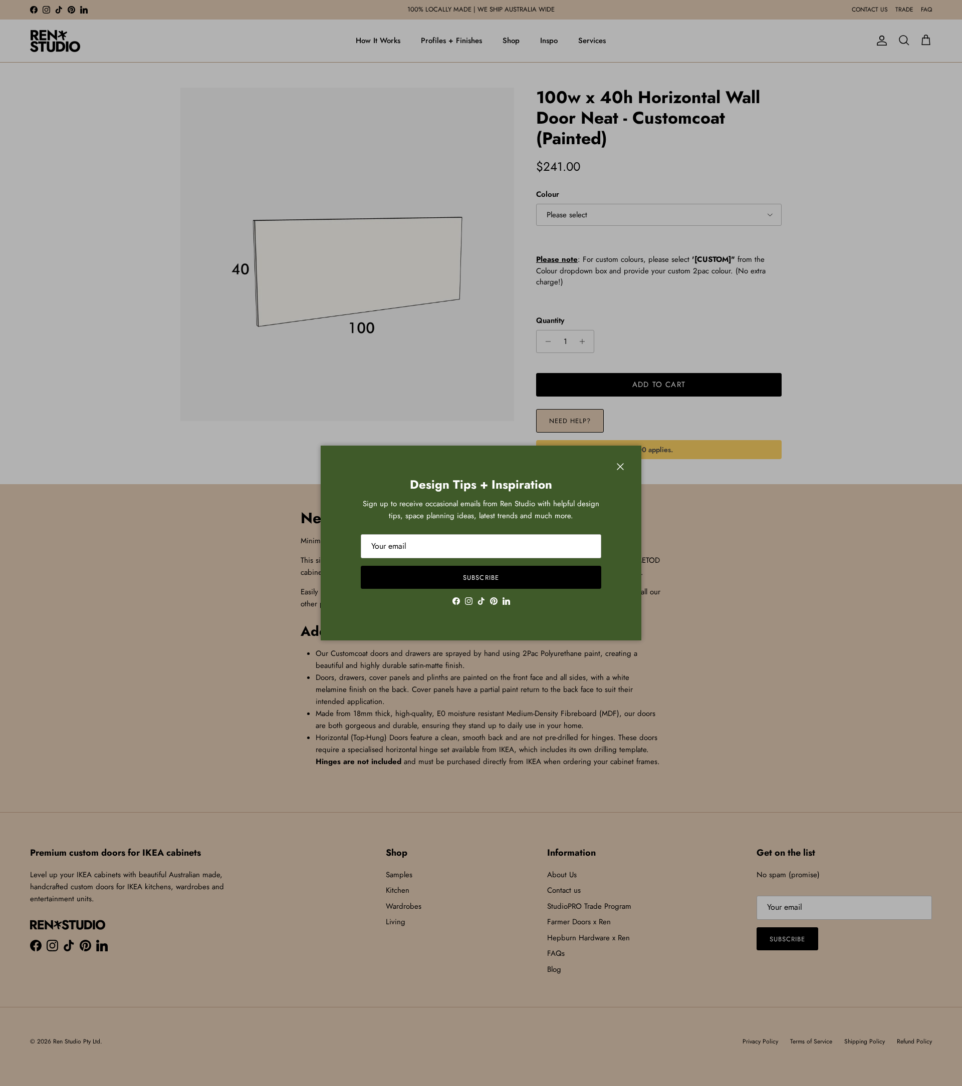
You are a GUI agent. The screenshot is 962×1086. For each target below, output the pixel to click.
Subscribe (481, 577)
